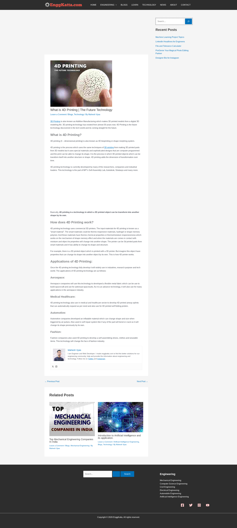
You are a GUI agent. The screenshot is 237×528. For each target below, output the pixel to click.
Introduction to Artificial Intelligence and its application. (119, 436)
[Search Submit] (116, 474)
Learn (134, 5)
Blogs (124, 5)
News (163, 5)
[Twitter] (53, 366)
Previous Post (52, 381)
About (173, 5)
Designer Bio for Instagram (167, 58)
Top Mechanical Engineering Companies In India (71, 440)
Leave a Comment (58, 114)
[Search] (188, 21)
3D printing (109, 147)
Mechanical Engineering (80, 446)
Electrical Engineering (169, 490)
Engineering (107, 5)
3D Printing (55, 121)
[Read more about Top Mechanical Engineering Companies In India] (72, 419)
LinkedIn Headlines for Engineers (170, 42)
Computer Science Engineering (173, 484)
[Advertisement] (96, 36)
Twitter (91, 359)
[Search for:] (101, 474)
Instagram (101, 359)
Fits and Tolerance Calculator (168, 46)
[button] (115, 5)
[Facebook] (182, 505)
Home (93, 5)
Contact (186, 5)
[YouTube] (208, 505)
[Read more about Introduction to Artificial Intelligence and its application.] (120, 417)
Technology (149, 5)
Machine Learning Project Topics (170, 37)
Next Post (142, 381)
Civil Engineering (167, 487)
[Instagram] (56, 366)
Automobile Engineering (170, 493)
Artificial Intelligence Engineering (126, 442)
